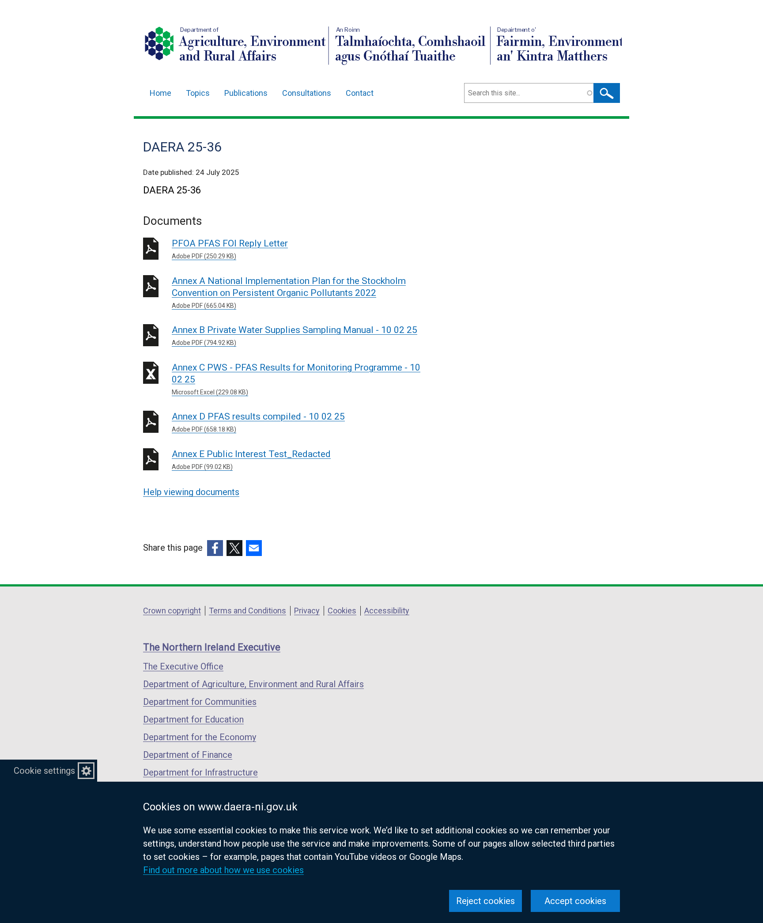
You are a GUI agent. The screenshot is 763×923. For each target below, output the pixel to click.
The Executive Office (183, 666)
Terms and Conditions (247, 610)
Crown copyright (172, 610)
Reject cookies (485, 901)
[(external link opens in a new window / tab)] (215, 548)
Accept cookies (575, 901)
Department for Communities (200, 701)
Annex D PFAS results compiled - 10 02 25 (258, 422)
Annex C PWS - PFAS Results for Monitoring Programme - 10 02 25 (296, 379)
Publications (246, 93)
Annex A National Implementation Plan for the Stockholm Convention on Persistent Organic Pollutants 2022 (289, 292)
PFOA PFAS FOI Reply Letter (230, 249)
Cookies (342, 610)
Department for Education (193, 719)
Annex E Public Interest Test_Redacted (251, 459)
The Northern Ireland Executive (211, 647)
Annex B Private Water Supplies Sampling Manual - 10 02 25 (294, 335)
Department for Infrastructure (200, 772)
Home (160, 93)
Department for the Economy (199, 737)
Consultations (306, 93)
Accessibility (386, 610)
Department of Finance (187, 754)
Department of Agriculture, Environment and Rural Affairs (253, 684)
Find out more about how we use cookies (223, 870)
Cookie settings (44, 770)
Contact (360, 93)
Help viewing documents (191, 492)
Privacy (307, 610)
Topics (198, 93)
